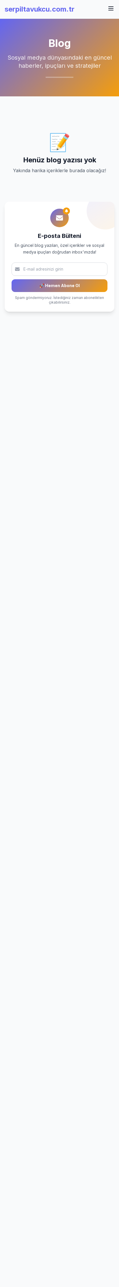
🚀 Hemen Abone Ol (59, 285)
